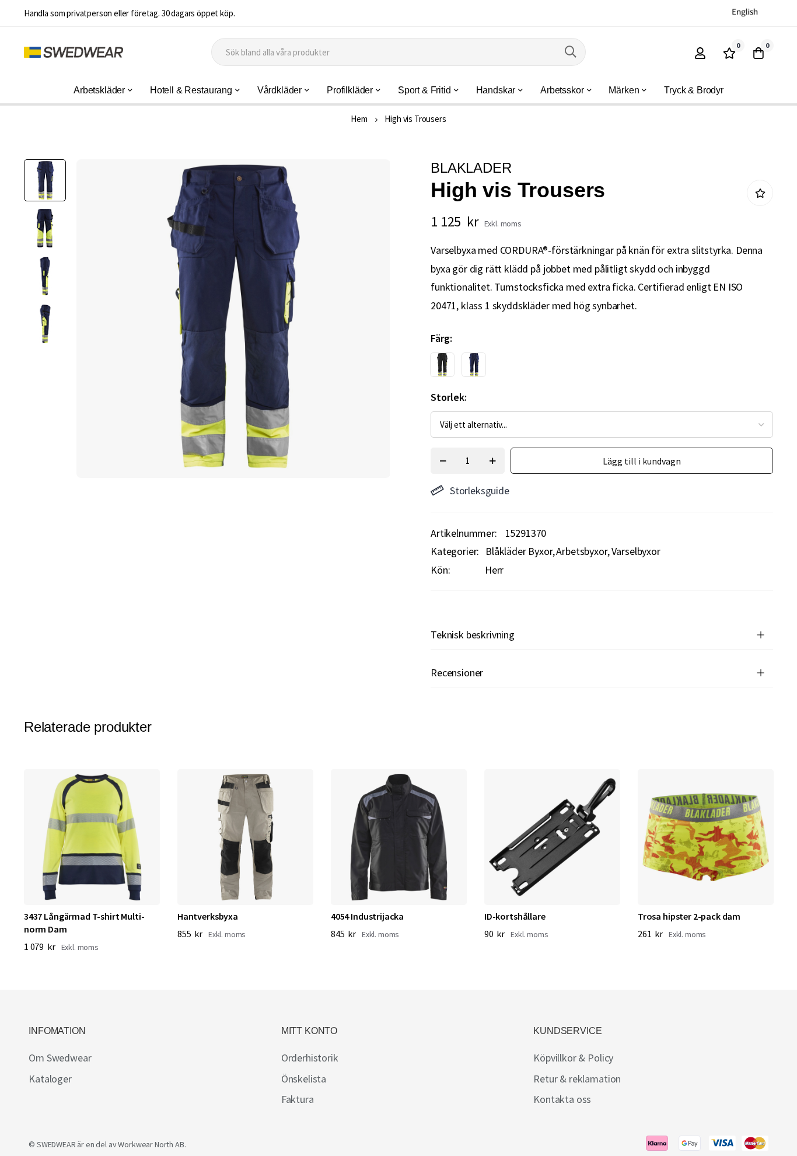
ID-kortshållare (515, 916)
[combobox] (398, 52)
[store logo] (73, 52)
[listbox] (592, 367)
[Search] (570, 52)
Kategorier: (455, 551)
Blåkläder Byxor (519, 551)
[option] (442, 364)
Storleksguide (479, 490)
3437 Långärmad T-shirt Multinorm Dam (84, 922)
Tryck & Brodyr (693, 90)
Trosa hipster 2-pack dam (689, 916)
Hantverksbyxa (207, 916)
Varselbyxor (635, 551)
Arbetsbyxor (581, 551)
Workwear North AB (151, 1144)
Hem (359, 118)
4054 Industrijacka (367, 916)
